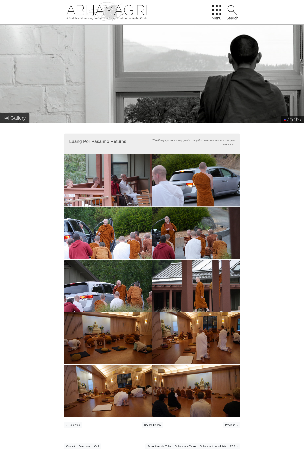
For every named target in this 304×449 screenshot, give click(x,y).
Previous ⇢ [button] (231, 425)
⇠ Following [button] (73, 425)
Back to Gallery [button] (152, 425)
